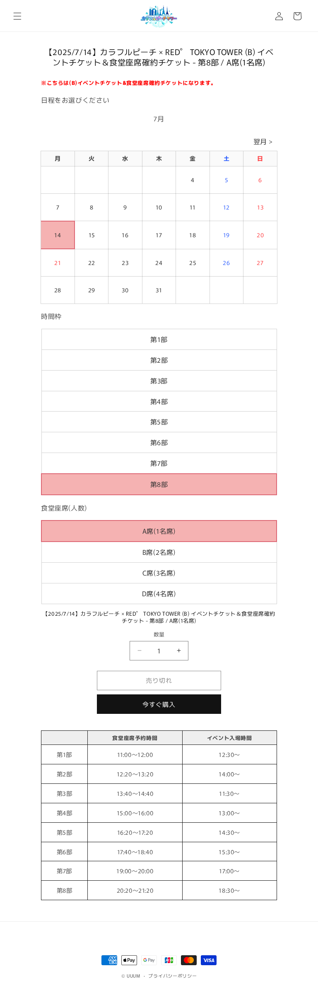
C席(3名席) (159, 573)
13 (260, 207)
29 (91, 290)
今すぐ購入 (159, 704)
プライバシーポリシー (172, 975)
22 (91, 262)
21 (57, 262)
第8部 (159, 484)
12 (226, 207)
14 (57, 235)
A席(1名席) (159, 531)
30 (125, 290)
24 (158, 262)
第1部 (159, 339)
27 (260, 262)
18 (192, 235)
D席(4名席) (159, 593)
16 (125, 235)
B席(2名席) (159, 552)
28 (57, 290)
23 (125, 262)
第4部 (159, 401)
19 (226, 235)
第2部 (159, 360)
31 (159, 290)
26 (226, 262)
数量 (159, 634)
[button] (17, 16)
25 (192, 262)
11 (193, 207)
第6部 (159, 442)
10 (159, 207)
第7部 (159, 463)
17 (159, 235)
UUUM (133, 975)
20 (260, 235)
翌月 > (263, 141)
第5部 (159, 421)
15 (92, 235)
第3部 (159, 380)
